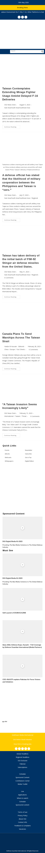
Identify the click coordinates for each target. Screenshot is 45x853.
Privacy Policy (22, 815)
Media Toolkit (22, 784)
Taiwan (17, 416)
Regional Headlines (22, 757)
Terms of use (22, 812)
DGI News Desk (10, 105)
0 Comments (9, 278)
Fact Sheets (21, 349)
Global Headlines (22, 754)
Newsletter (28, 450)
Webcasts (8, 457)
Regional (35, 198)
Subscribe (28, 454)
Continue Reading (12, 126)
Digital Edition (29, 461)
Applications (22, 795)
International (8, 416)
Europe (12, 349)
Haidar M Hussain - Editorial (14, 346)
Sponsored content (22, 805)
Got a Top (28, 457)
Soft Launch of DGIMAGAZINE (14, 613)
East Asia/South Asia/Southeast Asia (17, 108)
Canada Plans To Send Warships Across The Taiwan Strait (21, 337)
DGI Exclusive (22, 761)
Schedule (22, 774)
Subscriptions (22, 767)
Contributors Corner (23, 781)
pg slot (4, 721)
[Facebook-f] (16, 748)
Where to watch (22, 798)
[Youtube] (25, 748)
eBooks (7, 454)
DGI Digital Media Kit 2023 (12, 541)
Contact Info (22, 822)
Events (7, 450)
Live (22, 791)
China (6, 349)
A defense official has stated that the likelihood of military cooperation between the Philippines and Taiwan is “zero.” (21, 182)
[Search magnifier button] (42, 51)
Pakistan (23, 764)
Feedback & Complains (22, 826)
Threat (24, 416)
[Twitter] (22, 748)
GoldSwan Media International (22, 735)
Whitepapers (9, 461)
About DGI (22, 819)
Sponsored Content (22, 777)
